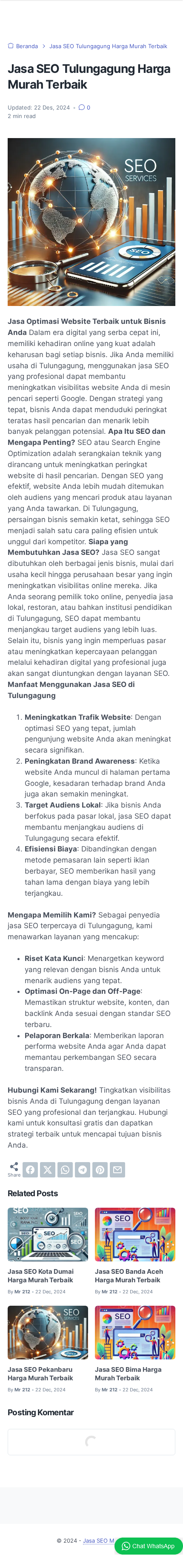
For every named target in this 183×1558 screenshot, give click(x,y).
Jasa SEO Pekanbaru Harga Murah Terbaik (40, 1374)
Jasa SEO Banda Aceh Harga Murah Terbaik (129, 1276)
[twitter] (47, 1169)
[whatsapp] (65, 1169)
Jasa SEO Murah (104, 1541)
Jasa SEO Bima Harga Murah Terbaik (128, 1374)
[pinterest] (100, 1169)
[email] (117, 1169)
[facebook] (30, 1169)
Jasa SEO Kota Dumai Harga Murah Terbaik (41, 1276)
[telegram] (82, 1169)
